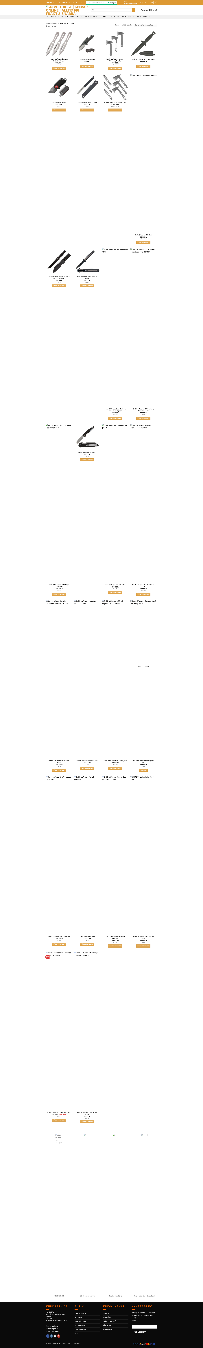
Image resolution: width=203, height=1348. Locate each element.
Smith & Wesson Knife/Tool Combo (59, 1112)
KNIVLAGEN (107, 1313)
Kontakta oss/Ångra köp (56, 1320)
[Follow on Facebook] (149, 2)
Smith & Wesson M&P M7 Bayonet (115, 761)
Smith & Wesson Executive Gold (115, 585)
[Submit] (133, 10)
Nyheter (106, 17)
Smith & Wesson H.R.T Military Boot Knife (59, 586)
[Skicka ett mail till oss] (55, 1336)
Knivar (50, 17)
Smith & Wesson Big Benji (143, 235)
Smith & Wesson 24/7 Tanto (87, 102)
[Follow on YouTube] (155, 2)
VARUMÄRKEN (80, 1313)
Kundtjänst (143, 17)
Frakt (48, 1316)
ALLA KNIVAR (80, 1325)
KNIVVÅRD (107, 1317)
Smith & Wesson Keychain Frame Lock (59, 761)
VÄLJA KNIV (108, 1325)
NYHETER (78, 1317)
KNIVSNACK (107, 1329)
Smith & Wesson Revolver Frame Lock (143, 586)
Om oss (49, 1318)
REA (116, 17)
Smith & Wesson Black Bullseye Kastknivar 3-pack (115, 410)
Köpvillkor (77, 1343)
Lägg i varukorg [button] (59, 68)
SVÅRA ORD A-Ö (109, 1321)
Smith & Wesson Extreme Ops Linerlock (87, 1113)
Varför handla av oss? (55, 1314)
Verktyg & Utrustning (69, 17)
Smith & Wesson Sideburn (87, 452)
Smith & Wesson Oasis (87, 936)
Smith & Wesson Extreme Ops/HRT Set (143, 761)
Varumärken (90, 17)
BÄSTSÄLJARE (80, 1321)
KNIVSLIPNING (80, 1329)
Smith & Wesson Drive (87, 59)
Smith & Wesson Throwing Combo (115, 102)
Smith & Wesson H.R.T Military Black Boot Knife (143, 410)
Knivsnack (127, 17)
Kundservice (51, 1312)
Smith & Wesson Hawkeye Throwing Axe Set (115, 60)
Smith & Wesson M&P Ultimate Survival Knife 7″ (59, 277)
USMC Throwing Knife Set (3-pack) (143, 937)
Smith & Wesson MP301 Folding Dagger (87, 277)
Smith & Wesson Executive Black (87, 761)
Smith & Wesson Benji (59, 102)
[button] (132, 2)
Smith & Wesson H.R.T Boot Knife (143, 59)
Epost (134, 1320)
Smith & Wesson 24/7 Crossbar (59, 936)
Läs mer (143, 770)
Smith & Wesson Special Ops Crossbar (115, 937)
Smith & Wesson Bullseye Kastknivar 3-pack (59, 60)
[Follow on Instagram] (152, 2)
